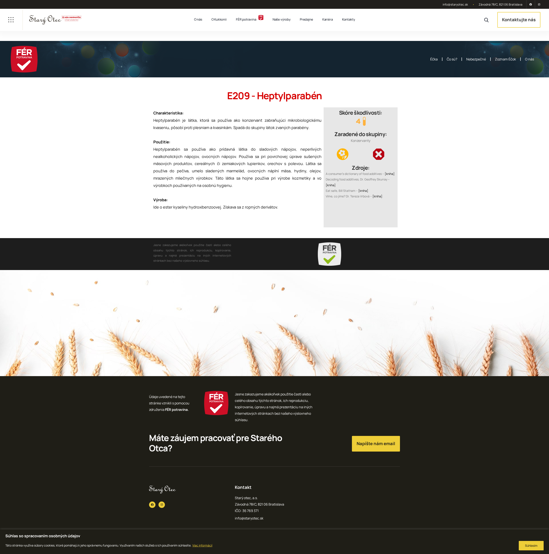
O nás (198, 19)
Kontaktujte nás (519, 20)
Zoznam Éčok (505, 59)
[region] (274, 541)
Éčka (434, 59)
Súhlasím (531, 545)
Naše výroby (282, 19)
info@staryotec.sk (455, 4)
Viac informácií (202, 545)
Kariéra (327, 19)
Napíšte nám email (376, 443)
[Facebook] (531, 4)
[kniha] (390, 174)
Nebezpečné (476, 59)
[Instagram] (538, 4)
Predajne (306, 19)
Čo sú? (452, 59)
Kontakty (348, 19)
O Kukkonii (219, 19)
